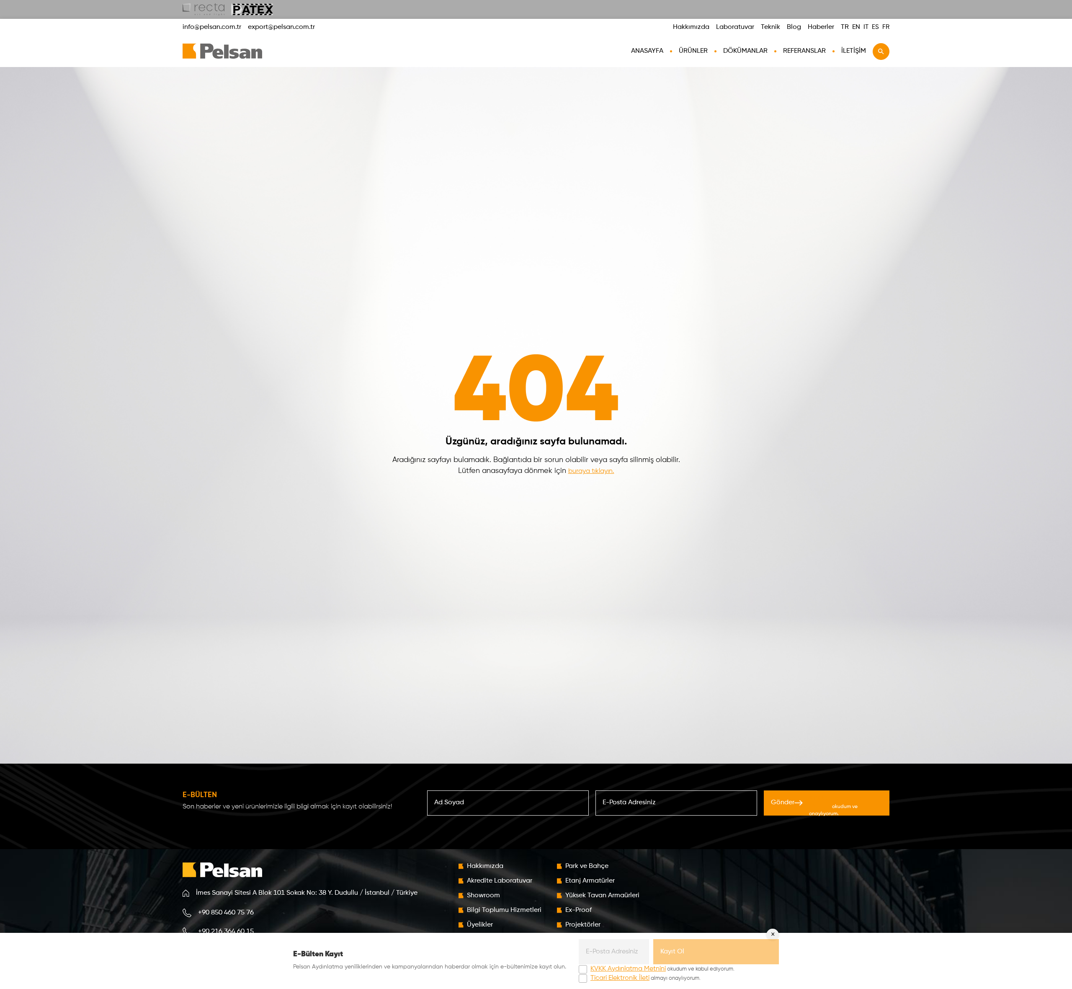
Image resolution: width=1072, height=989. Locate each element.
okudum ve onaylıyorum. (835, 805)
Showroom (483, 895)
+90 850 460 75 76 (226, 912)
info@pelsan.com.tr (212, 27)
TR (845, 27)
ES (875, 27)
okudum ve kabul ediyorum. (662, 969)
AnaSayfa (647, 51)
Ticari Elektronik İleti (619, 978)
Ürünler (693, 51)
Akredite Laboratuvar (499, 881)
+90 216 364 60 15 (226, 931)
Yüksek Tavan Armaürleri (602, 895)
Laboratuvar (735, 27)
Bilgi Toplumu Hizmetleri (504, 910)
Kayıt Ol (672, 951)
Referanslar (804, 51)
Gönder (816, 805)
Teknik (770, 27)
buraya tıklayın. (591, 471)
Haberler (821, 27)
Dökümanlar (745, 51)
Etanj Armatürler (590, 881)
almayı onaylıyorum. (645, 978)
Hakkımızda (691, 27)
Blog (794, 27)
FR (885, 27)
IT (865, 27)
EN (856, 27)
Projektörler (582, 925)
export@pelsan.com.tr (281, 27)
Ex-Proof (578, 910)
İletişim (853, 51)
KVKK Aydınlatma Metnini (628, 969)
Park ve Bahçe (586, 866)
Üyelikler (480, 925)
